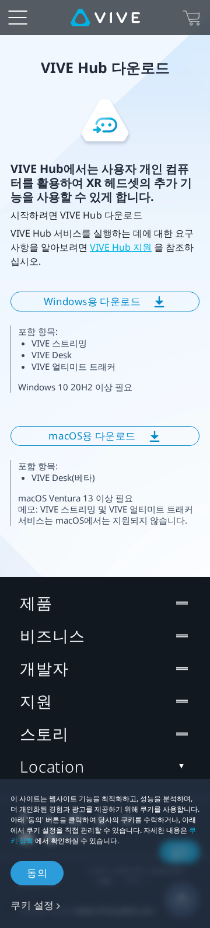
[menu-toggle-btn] (17, 17)
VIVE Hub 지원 (121, 247)
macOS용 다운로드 (91, 435)
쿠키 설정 (32, 905)
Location (52, 766)
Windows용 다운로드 (92, 301)
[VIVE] (105, 17)
